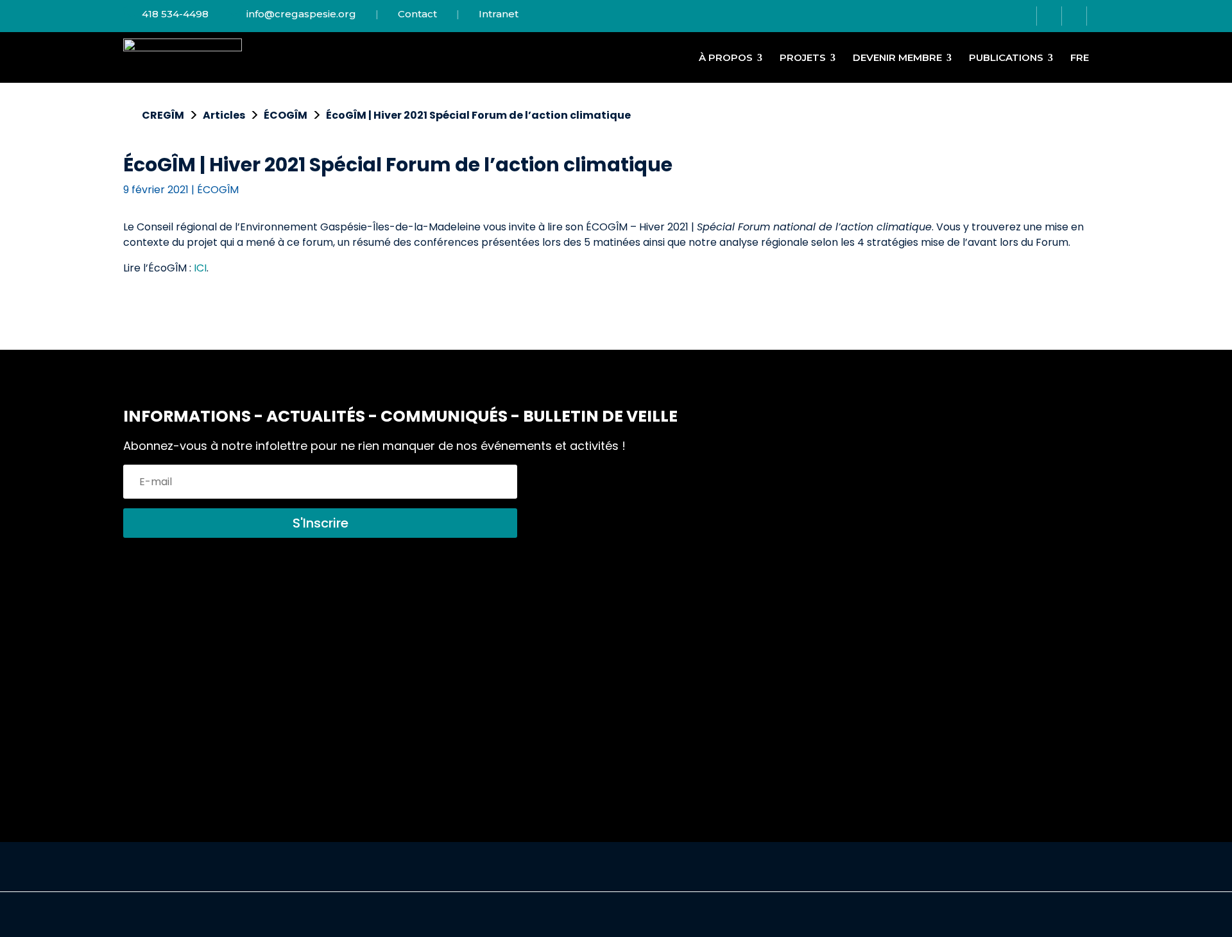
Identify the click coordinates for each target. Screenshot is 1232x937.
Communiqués (792, 647)
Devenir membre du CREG (600, 647)
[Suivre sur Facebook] (1024, 16)
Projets (803, 57)
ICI (200, 268)
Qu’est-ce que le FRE (586, 678)
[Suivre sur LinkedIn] (1074, 16)
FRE (1079, 57)
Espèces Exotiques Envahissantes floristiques (376, 702)
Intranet (498, 14)
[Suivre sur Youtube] (1098, 16)
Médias (773, 678)
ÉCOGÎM (218, 189)
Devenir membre (897, 57)
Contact (417, 14)
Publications (1006, 57)
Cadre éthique (1014, 678)
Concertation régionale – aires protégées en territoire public (389, 655)
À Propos (726, 57)
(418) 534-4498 (170, 731)
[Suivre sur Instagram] (1049, 16)
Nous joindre (1008, 647)
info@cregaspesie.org (300, 14)
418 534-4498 (174, 14)
